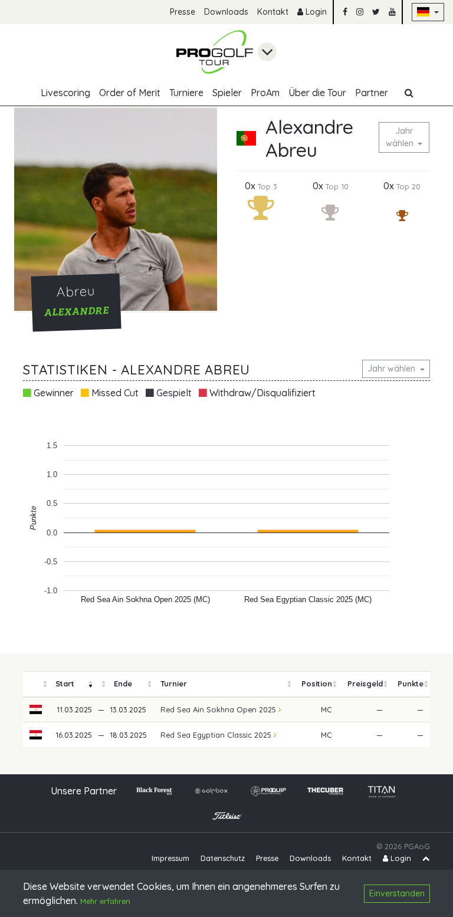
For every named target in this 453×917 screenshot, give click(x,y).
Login (315, 11)
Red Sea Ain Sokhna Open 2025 (219, 709)
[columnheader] (36, 684)
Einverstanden (397, 893)
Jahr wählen (401, 137)
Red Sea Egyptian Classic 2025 (217, 734)
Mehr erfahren (105, 901)
